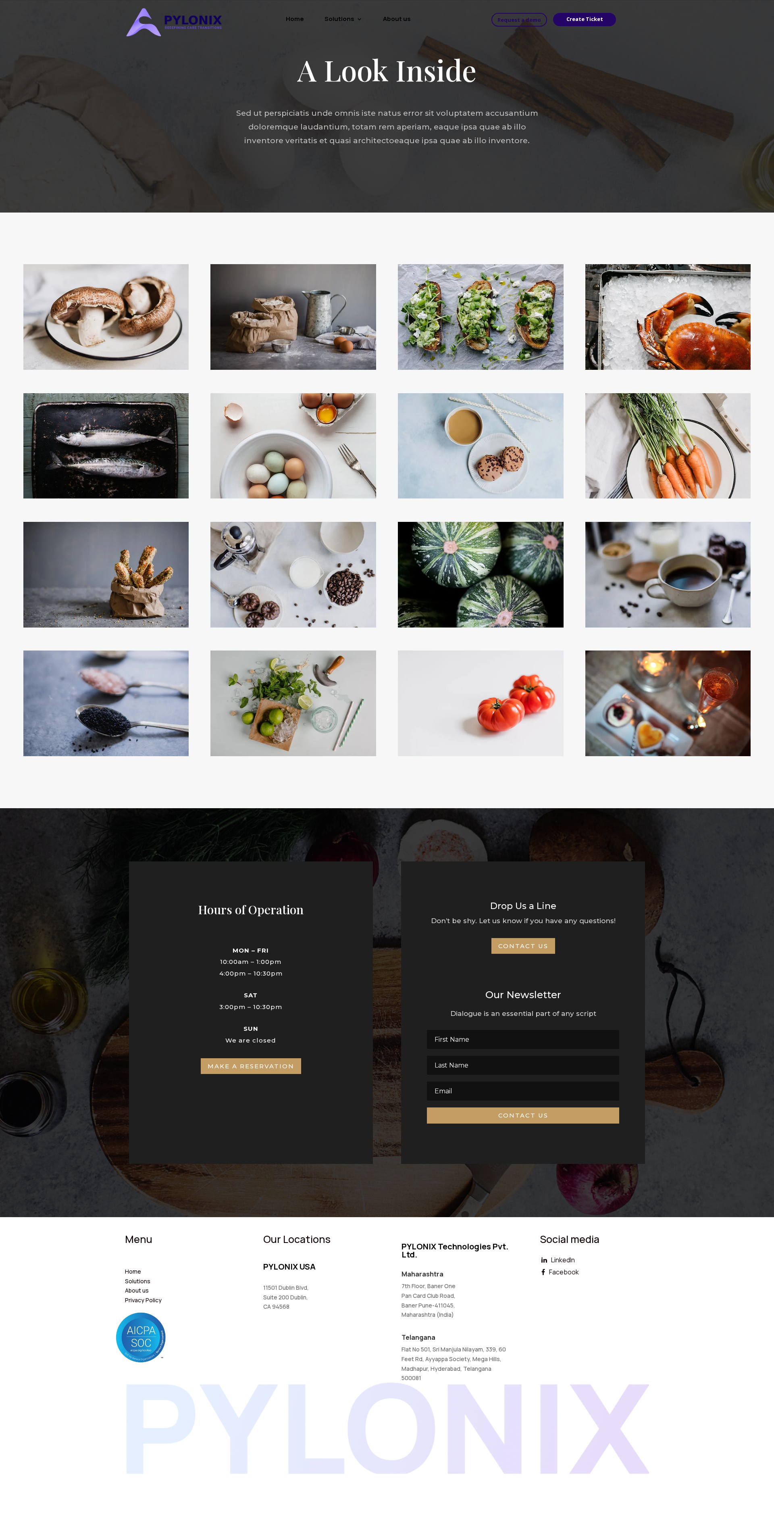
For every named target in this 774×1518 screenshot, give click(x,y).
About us (397, 19)
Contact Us (523, 946)
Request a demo (519, 19)
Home (295, 19)
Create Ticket (584, 19)
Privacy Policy (143, 1300)
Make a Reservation (251, 1066)
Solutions (339, 19)
